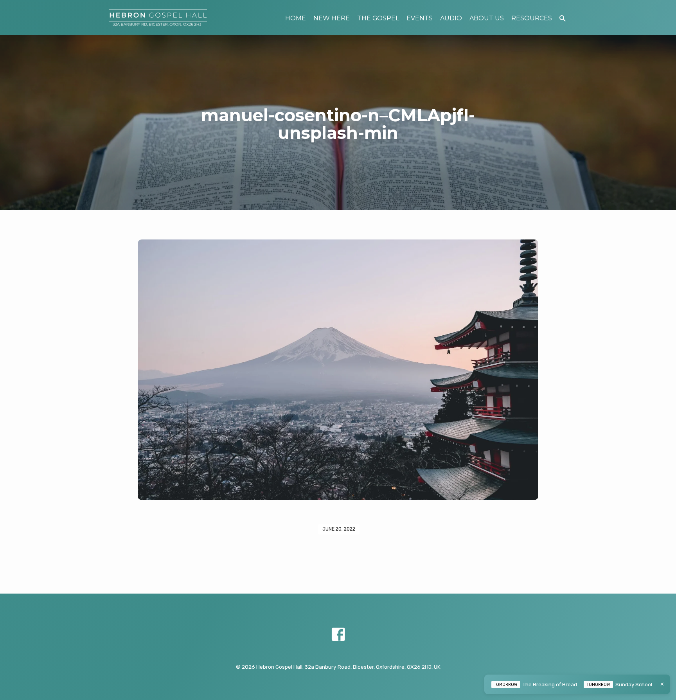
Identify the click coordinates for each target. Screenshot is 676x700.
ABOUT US (486, 18)
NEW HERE (331, 18)
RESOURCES (531, 18)
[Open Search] (562, 18)
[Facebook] (338, 634)
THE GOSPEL (378, 18)
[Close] (662, 684)
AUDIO (451, 18)
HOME (295, 18)
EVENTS (419, 18)
